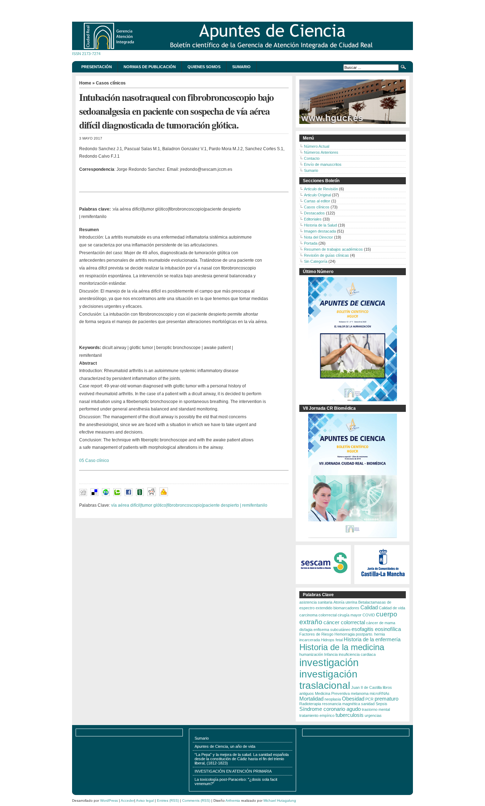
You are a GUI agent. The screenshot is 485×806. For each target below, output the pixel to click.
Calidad (369, 607)
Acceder (127, 800)
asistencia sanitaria (315, 602)
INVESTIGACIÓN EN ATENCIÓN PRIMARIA (233, 771)
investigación (329, 662)
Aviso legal (145, 800)
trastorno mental (376, 709)
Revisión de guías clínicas (326, 255)
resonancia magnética (341, 704)
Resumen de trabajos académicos (333, 249)
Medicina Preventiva (332, 693)
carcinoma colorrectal (318, 615)
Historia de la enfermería (372, 639)
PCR (369, 699)
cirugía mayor (349, 615)
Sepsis (381, 704)
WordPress (109, 800)
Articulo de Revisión (321, 189)
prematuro (386, 699)
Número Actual (316, 146)
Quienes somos (203, 67)
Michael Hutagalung (279, 800)
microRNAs (379, 693)
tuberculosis (350, 715)
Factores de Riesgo (316, 634)
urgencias (373, 715)
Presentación (96, 67)
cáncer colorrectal (344, 622)
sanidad (368, 704)
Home (85, 83)
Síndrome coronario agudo (330, 709)
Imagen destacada (320, 231)
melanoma (360, 693)
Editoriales (313, 219)
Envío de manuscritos (323, 164)
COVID (369, 615)
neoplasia (333, 699)
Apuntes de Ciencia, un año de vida (225, 746)
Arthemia (232, 800)
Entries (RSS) (168, 800)
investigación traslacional (328, 680)
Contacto (312, 158)
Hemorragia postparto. (353, 634)
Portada (310, 243)
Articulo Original (317, 195)
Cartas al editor (317, 201)
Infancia (331, 654)
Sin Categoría (315, 261)
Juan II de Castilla (366, 687)
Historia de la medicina (341, 647)
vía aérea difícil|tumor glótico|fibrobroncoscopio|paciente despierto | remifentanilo (189, 505)
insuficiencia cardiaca (357, 654)
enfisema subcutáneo (332, 629)
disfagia (305, 629)
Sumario (241, 67)
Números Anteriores (321, 152)
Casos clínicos (111, 83)
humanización (311, 654)
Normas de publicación (150, 67)
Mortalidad (311, 699)
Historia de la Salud (320, 225)
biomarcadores (346, 608)
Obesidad (353, 699)
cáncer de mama (380, 623)
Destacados (314, 213)
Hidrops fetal (332, 640)
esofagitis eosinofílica (376, 629)
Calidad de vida (392, 608)
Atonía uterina (345, 602)
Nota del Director (318, 237)
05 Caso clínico (94, 460)
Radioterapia (310, 704)
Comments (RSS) (196, 800)
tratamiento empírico (316, 715)
